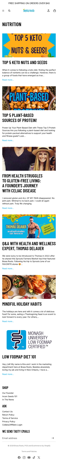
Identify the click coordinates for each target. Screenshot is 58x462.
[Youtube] (29, 457)
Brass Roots (19, 446)
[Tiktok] (34, 457)
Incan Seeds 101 (9, 396)
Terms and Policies (29, 451)
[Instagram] (24, 457)
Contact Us (7, 411)
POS (26, 446)
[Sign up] (53, 438)
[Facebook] (19, 457)
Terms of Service (10, 418)
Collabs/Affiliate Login (12, 425)
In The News (8, 399)
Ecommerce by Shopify (41, 446)
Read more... (8, 80)
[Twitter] (39, 457)
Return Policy (8, 415)
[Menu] (3, 10)
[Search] (9, 11)
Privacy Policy (8, 421)
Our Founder (8, 393)
